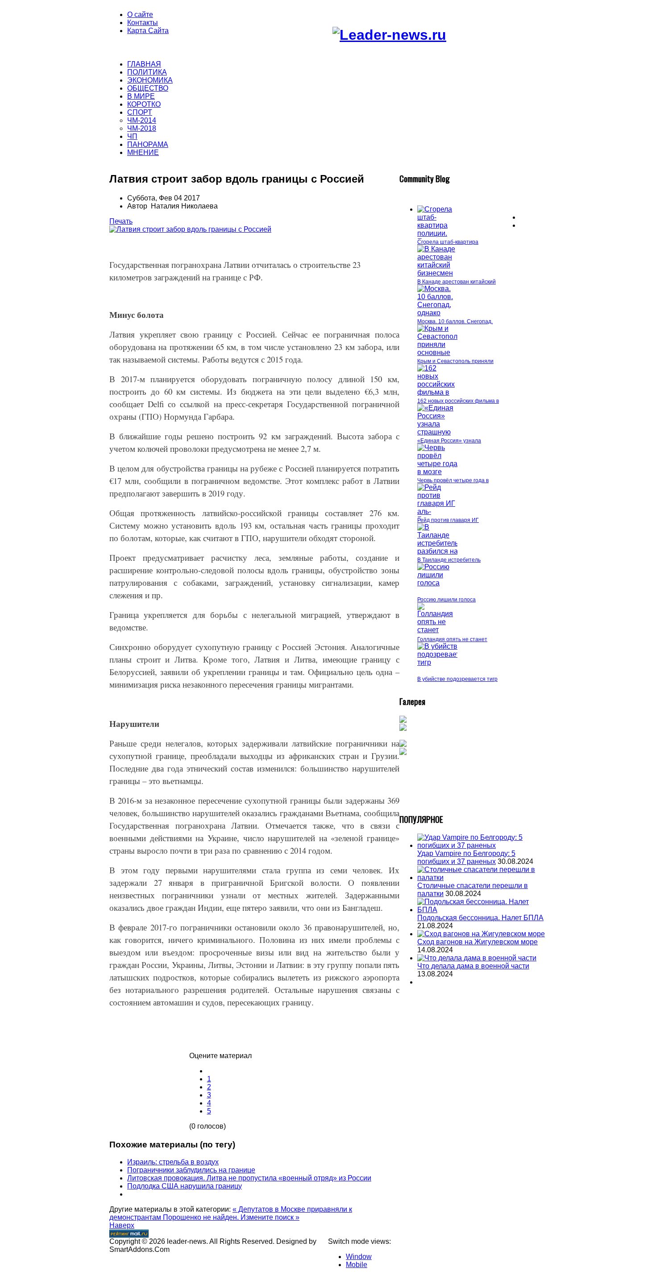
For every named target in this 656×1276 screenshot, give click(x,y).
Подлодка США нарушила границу (184, 1186)
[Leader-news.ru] (389, 35)
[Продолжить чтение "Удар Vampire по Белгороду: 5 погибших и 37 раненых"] (482, 845)
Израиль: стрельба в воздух (173, 1162)
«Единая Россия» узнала (449, 441)
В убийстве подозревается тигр (457, 679)
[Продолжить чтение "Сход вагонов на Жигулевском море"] (481, 934)
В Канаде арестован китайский (456, 282)
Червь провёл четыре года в (453, 480)
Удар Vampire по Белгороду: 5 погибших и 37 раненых (466, 857)
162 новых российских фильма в (458, 401)
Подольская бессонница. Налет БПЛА (480, 918)
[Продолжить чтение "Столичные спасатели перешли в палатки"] (482, 877)
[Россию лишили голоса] (437, 583)
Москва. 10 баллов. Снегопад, (455, 321)
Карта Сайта (148, 30)
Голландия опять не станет (452, 639)
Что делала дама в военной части (473, 966)
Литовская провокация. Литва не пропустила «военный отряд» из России (249, 1178)
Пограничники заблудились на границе (191, 1170)
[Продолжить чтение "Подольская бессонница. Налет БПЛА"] (482, 909)
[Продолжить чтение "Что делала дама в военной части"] (476, 958)
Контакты (142, 22)
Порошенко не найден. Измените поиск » (231, 1217)
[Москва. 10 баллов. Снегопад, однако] (437, 313)
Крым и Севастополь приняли (455, 361)
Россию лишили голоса (446, 599)
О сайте (140, 14)
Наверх (121, 1225)
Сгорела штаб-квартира (447, 242)
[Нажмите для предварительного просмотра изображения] (190, 229)
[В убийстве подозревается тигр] (442, 662)
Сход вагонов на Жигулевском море (477, 942)
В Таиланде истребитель (449, 560)
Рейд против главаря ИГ (448, 520)
